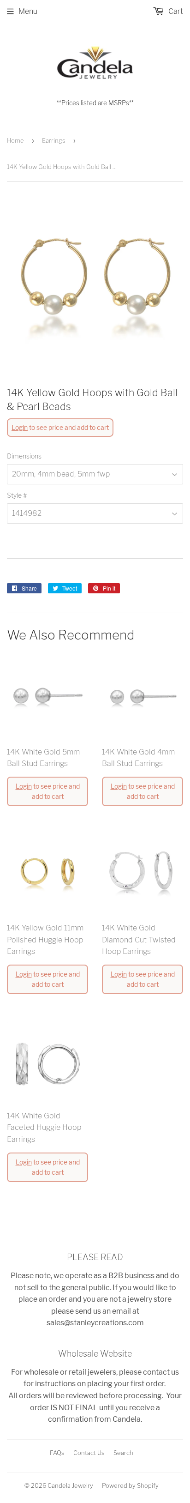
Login (20, 427)
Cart (174, 11)
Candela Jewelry (70, 1485)
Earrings (53, 140)
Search (123, 1452)
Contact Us (89, 1452)
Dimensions (24, 456)
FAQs (57, 1452)
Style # (17, 495)
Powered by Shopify (130, 1485)
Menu (27, 11)
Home (15, 140)
